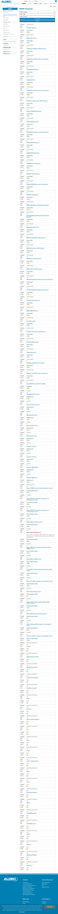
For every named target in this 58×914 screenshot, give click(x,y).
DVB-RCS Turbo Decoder (33, 173)
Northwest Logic (30, 396)
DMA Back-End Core (32, 415)
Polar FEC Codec (31, 321)
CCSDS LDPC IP (31, 80)
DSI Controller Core (32, 436)
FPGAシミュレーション (8, 10)
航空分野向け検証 (7, 47)
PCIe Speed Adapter (32, 792)
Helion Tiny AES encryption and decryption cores (40, 636)
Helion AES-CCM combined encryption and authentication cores (38, 499)
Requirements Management (28, 888)
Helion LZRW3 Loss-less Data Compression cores (40, 488)
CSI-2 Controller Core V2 (33, 404)
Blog (43, 885)
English (25, 1)
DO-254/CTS (6, 49)
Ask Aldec (44, 903)
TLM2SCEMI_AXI (31, 823)
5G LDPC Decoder (32, 27)
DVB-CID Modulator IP (33, 121)
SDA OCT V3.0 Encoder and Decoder (36, 331)
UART (28, 834)
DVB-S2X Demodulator (33, 194)
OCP (28, 771)
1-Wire (29, 646)
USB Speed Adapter (32, 855)
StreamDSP (29, 386)
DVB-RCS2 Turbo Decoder (34, 163)
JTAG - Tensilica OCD (33, 761)
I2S (28, 740)
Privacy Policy (22, 911)
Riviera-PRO (6, 18)
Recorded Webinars (46, 882)
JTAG (28, 750)
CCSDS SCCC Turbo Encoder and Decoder (38, 90)
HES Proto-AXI (6, 26)
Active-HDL (5, 12)
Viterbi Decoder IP (32, 352)
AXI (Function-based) (33, 677)
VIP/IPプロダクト (6, 53)
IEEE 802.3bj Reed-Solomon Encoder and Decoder (40, 279)
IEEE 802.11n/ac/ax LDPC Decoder (36, 248)
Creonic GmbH (30, 30)
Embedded (5, 43)
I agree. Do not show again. (50, 907)
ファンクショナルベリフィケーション (10, 15)
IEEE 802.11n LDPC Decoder (34, 258)
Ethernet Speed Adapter (33, 719)
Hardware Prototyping (27, 887)
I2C (28, 729)
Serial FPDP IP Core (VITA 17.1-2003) (36, 383)
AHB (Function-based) (33, 656)
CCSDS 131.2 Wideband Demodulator (37, 48)
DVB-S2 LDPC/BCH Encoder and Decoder (38, 184)
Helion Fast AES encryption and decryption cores (40, 581)
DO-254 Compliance (27, 891)
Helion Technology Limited (32, 490)
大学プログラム (6, 51)
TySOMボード (6, 30)
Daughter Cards (6, 32)
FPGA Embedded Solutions (28, 890)
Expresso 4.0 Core (32, 456)
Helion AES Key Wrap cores (34, 532)
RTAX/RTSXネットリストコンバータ (9, 37)
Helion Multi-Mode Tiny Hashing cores (37, 613)
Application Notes (45, 887)
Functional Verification (27, 884)
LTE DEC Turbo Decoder (33, 300)
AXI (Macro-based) (32, 688)
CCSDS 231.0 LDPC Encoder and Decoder (38, 59)
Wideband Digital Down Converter (36, 363)
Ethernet (29, 709)
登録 (36, 1)
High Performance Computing (29, 894)
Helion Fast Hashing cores (34, 591)
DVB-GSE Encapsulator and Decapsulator (38, 132)
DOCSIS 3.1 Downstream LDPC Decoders (37, 100)
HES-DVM (5, 24)
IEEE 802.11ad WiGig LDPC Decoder (36, 237)
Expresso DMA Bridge (33, 467)
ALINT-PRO (5, 20)
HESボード (5, 28)
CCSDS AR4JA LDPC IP (33, 69)
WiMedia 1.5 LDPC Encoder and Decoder (37, 373)
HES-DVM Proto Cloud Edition (9, 41)
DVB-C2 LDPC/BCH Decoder (34, 111)
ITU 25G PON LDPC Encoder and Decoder (38, 290)
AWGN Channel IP (32, 38)
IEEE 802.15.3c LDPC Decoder (35, 269)
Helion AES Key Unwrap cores (35, 522)
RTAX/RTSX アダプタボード (9, 34)
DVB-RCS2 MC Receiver (33, 142)
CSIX (28, 698)
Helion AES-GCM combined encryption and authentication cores (38, 511)
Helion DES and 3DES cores (34, 559)
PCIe (28, 782)
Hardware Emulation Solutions (29, 885)
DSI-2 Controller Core (32, 425)
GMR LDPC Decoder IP (33, 227)
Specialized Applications (28, 893)
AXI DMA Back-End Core (33, 394)
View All (37, 21)
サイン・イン (31, 1)
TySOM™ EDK (6, 45)
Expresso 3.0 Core (32, 446)
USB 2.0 (29, 844)
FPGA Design (25, 882)
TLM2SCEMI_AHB (32, 813)
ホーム (3, 7)
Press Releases (26, 901)
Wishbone (30, 865)
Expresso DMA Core (32, 477)
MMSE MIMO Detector (33, 310)
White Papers (44, 884)
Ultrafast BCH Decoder (33, 342)
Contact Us (44, 901)
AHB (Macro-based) (32, 667)
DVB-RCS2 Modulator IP (33, 153)
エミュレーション (7, 22)
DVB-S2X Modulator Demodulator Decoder (38, 205)
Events (24, 903)
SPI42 (28, 802)
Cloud (4, 39)
